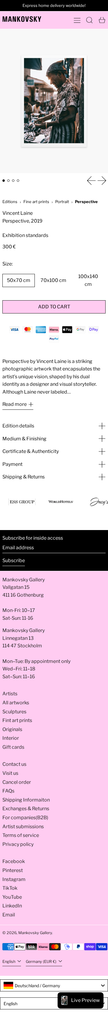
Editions (9, 201)
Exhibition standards (25, 235)
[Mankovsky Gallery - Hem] (21, 19)
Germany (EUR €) (41, 961)
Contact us (14, 764)
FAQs (8, 791)
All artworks (15, 703)
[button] (89, 20)
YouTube (12, 897)
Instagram (14, 879)
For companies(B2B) (25, 817)
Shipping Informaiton (26, 800)
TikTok (9, 888)
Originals (12, 729)
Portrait (62, 201)
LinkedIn (12, 906)
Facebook (13, 861)
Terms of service (20, 835)
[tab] (3, 180)
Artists (9, 694)
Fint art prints (17, 720)
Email (8, 915)
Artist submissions (23, 826)
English (9, 961)
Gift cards (13, 747)
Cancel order (16, 782)
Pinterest (12, 870)
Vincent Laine (17, 213)
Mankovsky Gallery (35, 933)
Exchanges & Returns (25, 808)
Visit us (10, 773)
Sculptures (14, 712)
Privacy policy (18, 844)
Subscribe (13, 560)
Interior (10, 738)
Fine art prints (36, 201)
